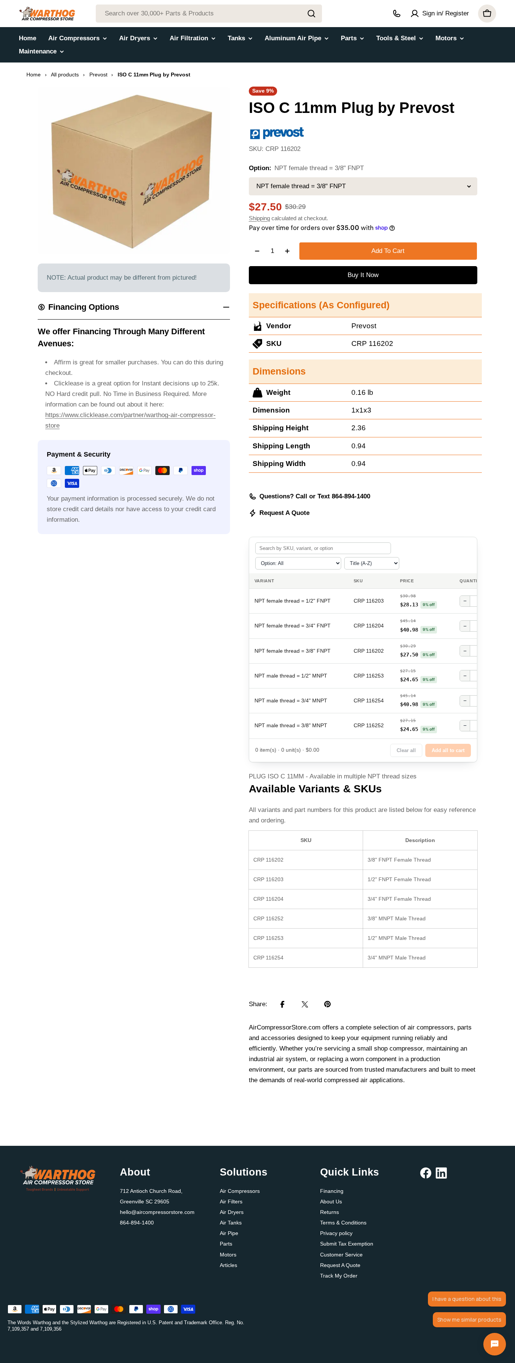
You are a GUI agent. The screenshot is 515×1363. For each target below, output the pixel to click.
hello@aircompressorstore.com (157, 1212)
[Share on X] (305, 1004)
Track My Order (338, 1276)
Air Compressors (240, 1191)
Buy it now (363, 275)
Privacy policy (336, 1233)
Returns (329, 1212)
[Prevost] (277, 130)
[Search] (311, 13)
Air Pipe (229, 1233)
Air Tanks (231, 1223)
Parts (226, 1244)
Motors (228, 1255)
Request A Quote (284, 512)
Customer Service (341, 1255)
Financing (331, 1191)
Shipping (259, 218)
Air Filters (231, 1202)
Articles (228, 1265)
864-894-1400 (137, 1223)
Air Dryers (232, 1212)
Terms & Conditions (343, 1223)
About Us (331, 1202)
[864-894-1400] (396, 13)
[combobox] (209, 14)
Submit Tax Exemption (346, 1244)
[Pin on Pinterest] (328, 1004)
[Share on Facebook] (282, 1004)
